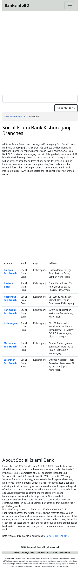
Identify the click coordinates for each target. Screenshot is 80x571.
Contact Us (52, 552)
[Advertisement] (40, 52)
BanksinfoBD (17, 5)
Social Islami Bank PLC (18, 116)
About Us (40, 552)
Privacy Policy (28, 552)
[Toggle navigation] (69, 5)
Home (5, 116)
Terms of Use (64, 552)
